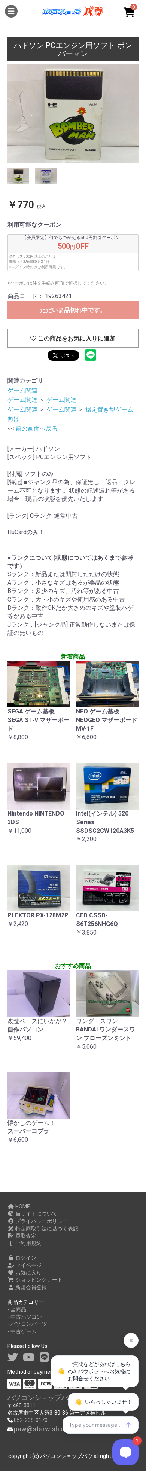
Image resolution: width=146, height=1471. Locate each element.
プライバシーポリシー (41, 1221)
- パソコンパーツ (27, 1324)
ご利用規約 (28, 1243)
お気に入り (28, 1273)
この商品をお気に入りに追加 (76, 338)
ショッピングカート (38, 1280)
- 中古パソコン (24, 1317)
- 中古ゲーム (22, 1331)
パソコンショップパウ (41, 1397)
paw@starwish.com (44, 1429)
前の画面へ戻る (37, 428)
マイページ (28, 1265)
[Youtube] (29, 1357)
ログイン (25, 1258)
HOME (22, 1206)
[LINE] (44, 1357)
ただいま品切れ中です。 (73, 310)
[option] (73, 113)
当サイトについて (35, 1214)
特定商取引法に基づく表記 (46, 1229)
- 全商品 (16, 1309)
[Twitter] (12, 1357)
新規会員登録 (30, 1287)
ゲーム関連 (22, 390)
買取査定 (25, 1236)
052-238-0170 (31, 1420)
